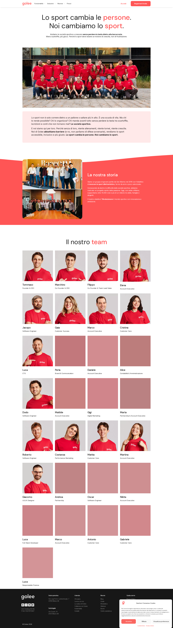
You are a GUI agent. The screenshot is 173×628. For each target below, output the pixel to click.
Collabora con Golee (81, 606)
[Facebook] (22, 605)
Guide (102, 601)
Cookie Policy (141, 625)
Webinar (103, 606)
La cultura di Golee (80, 604)
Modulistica (104, 604)
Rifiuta (144, 621)
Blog (102, 599)
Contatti (76, 611)
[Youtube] (32, 605)
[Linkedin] (29, 605)
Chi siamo (77, 599)
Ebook (103, 608)
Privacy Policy (150, 625)
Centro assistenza (106, 611)
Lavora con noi (79, 601)
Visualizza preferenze (161, 621)
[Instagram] (26, 605)
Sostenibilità (78, 608)
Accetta (129, 621)
